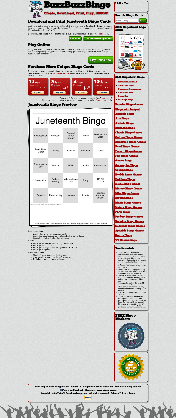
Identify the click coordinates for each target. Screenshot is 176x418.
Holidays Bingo (125, 179)
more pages (106, 98)
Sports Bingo (123, 235)
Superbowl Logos (126, 85)
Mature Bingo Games (128, 188)
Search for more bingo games (100, 390)
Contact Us (75, 387)
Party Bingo (122, 212)
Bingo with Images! (127, 109)
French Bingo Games (128, 151)
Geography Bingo (126, 165)
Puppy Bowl (123, 96)
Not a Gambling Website (128, 387)
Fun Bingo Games (126, 156)
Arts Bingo (122, 118)
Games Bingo (123, 160)
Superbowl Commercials (129, 89)
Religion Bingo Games (129, 221)
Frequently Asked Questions (98, 387)
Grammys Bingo (125, 100)
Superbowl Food (125, 93)
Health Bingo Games (128, 174)
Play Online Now (100, 60)
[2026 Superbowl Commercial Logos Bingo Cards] (131, 69)
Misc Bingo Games (127, 193)
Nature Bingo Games (128, 207)
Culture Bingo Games (128, 137)
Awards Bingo (124, 123)
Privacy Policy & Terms (123, 393)
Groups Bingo (124, 170)
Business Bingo (125, 128)
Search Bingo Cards (129, 15)
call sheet (104, 34)
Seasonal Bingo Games (130, 226)
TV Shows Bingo (126, 240)
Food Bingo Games (127, 146)
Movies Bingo (124, 198)
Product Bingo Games (129, 216)
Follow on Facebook (72, 390)
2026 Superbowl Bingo (130, 77)
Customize (75, 38)
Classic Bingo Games (128, 132)
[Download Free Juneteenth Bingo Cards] (70, 167)
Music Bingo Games (128, 202)
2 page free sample (61, 73)
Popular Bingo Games (129, 104)
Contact (99, 100)
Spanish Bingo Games (129, 230)
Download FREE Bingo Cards (98, 38)
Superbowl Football (127, 82)
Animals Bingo (124, 114)
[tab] (131, 77)
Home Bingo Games (127, 184)
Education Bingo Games (130, 142)
